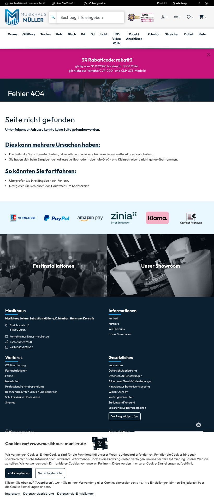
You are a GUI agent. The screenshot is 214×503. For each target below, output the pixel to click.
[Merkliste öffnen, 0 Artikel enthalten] (190, 17)
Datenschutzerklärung (38, 493)
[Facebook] (199, 3)
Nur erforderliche (50, 473)
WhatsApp (181, 3)
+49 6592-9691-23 (21, 347)
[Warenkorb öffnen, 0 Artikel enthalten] (203, 17)
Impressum (12, 493)
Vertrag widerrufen (124, 416)
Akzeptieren (20, 473)
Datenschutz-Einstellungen (75, 493)
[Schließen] (208, 54)
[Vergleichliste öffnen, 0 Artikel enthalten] (177, 17)
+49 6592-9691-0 (67, 2)
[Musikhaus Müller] (25, 17)
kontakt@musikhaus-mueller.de (28, 2)
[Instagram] (206, 3)
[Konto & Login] (164, 17)
